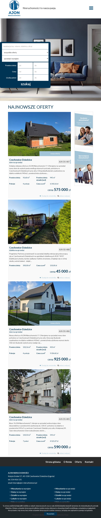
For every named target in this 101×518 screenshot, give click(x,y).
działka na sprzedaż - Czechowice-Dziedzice (39, 240)
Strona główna (53, 462)
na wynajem (21, 488)
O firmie (68, 462)
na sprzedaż (65, 488)
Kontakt (89, 462)
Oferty (78, 462)
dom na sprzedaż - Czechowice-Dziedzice (39, 155)
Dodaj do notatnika (49, 196)
